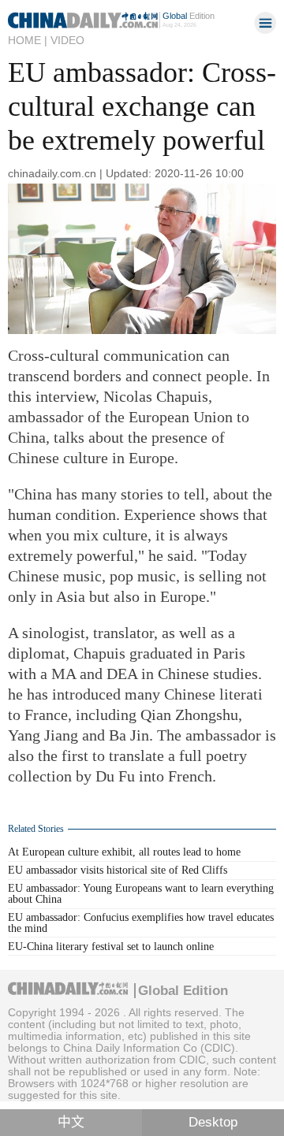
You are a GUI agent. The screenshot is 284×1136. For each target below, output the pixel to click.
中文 (71, 1122)
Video (67, 40)
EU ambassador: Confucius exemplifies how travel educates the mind (141, 922)
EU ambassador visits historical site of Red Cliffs (117, 870)
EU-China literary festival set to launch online (111, 946)
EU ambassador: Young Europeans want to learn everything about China (141, 893)
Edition (189, 15)
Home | (27, 40)
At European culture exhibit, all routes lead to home (124, 852)
